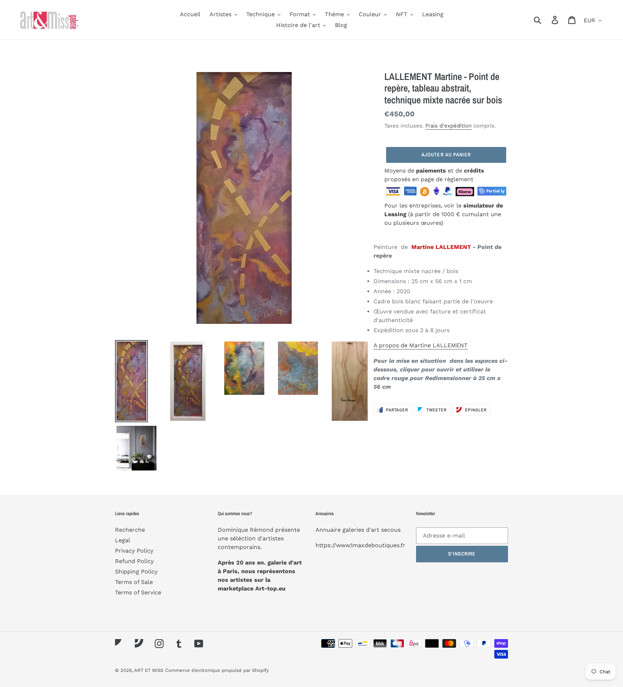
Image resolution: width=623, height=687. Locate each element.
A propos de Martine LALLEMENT (421, 345)
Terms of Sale (134, 582)
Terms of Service (138, 592)
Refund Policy (134, 561)
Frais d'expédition (448, 125)
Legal (122, 540)
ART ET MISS (148, 670)
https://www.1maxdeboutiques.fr (360, 545)
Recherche (130, 529)
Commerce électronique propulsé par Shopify (217, 670)
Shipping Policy (136, 571)
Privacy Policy (134, 550)
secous (391, 529)
